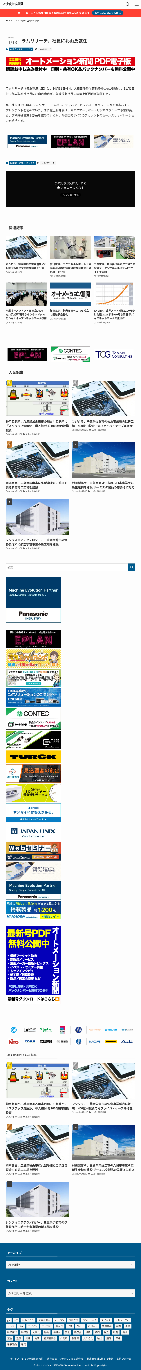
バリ (69, 1326)
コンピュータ (89, 1320)
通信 (108, 1338)
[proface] (33, 705)
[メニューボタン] (136, 4)
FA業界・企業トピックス (21, 49)
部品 (118, 1338)
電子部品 (12, 1344)
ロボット (93, 1326)
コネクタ (73, 1320)
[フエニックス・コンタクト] (46, 1041)
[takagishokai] (33, 859)
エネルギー (44, 1320)
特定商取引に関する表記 (100, 1358)
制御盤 (24, 1332)
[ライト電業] (78, 1030)
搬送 (106, 1332)
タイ (21, 1326)
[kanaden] (33, 918)
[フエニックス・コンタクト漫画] (33, 686)
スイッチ (106, 1320)
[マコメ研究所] (95, 1041)
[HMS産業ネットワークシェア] (113, 147)
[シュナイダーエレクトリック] (46, 1030)
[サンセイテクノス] (33, 820)
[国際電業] (30, 1030)
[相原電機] (95, 1030)
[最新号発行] (33, 1002)
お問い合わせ (124, 1358)
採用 (88, 1332)
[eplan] (70, 147)
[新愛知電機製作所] (127, 1041)
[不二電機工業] (14, 1030)
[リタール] (62, 1030)
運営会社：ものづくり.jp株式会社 (65, 1358)
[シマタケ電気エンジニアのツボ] (33, 666)
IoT (16, 1320)
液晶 (9, 1338)
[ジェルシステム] (78, 1041)
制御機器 (12, 1332)
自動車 (63, 1338)
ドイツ (59, 1326)
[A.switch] (33, 801)
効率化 (36, 1332)
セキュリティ (122, 1320)
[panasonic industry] (33, 621)
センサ (10, 1326)
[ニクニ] (62, 1041)
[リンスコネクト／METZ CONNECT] (33, 748)
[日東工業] (14, 1041)
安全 (67, 1332)
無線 (28, 1338)
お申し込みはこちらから (108, 12)
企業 (127, 1326)
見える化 (88, 1338)
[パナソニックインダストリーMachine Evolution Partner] (27, 147)
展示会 (77, 1332)
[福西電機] (127, 1030)
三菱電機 (107, 1326)
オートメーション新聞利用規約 (26, 1358)
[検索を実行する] (131, 567)
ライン (80, 1326)
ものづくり (28, 1320)
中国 (118, 1326)
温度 (18, 1338)
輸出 (99, 1338)
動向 (46, 1332)
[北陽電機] (111, 1030)
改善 (115, 1332)
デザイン (32, 1326)
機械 (124, 1332)
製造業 (75, 1338)
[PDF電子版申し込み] (70, 71)
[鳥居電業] (30, 1041)
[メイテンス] (33, 781)
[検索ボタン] (127, 4)
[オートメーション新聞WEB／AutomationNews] (13, 4)
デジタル (46, 1326)
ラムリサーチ (45, 49)
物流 (37, 1338)
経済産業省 (50, 1338)
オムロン (59, 1320)
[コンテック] (70, 361)
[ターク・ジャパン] (111, 1041)
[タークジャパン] (33, 762)
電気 (23, 1344)
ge (8, 1320)
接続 (97, 1332)
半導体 (57, 1332)
